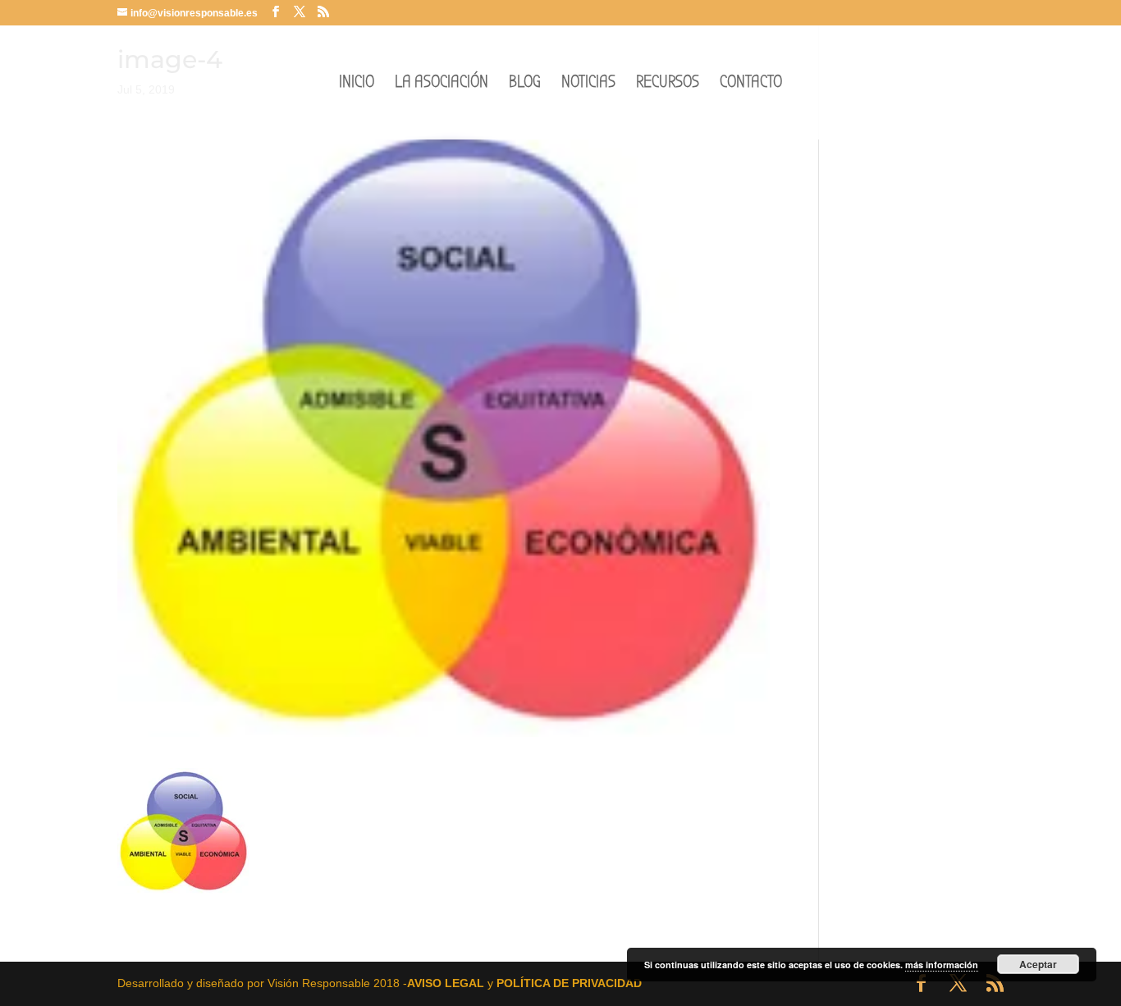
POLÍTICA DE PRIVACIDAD (569, 983)
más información (941, 964)
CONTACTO (751, 84)
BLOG (525, 84)
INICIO (356, 84)
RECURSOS (667, 84)
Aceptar (1038, 964)
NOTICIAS (588, 84)
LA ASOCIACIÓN (441, 84)
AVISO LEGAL (445, 983)
